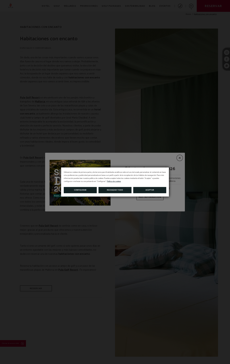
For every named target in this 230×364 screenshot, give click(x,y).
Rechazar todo (115, 190)
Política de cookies (114, 181)
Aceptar (149, 190)
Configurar (80, 190)
